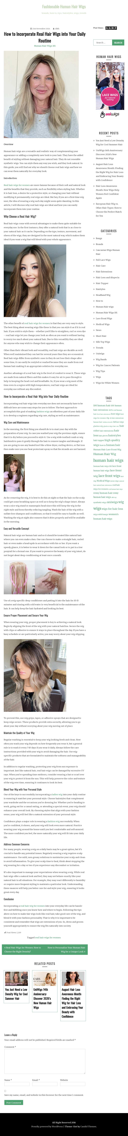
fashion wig (54, 821)
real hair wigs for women (37, 323)
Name (8, 1080)
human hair (113, 445)
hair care (116, 426)
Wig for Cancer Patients (108, 365)
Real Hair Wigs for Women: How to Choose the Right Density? (22, 949)
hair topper (98, 440)
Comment (10, 1047)
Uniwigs (100, 353)
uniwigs (112, 502)
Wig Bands (101, 359)
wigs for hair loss (112, 508)
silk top (114, 497)
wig (121, 502)
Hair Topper (102, 283)
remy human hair (102, 493)
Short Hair (101, 336)
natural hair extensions (104, 485)
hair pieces (103, 436)
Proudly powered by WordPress (47, 1126)
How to (99, 301)
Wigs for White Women (107, 383)
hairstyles (114, 435)
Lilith (57, 29)
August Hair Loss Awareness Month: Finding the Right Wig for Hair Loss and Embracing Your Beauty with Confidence (110, 172)
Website (64, 1080)
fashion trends (107, 422)
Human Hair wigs (105, 306)
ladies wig (57, 794)
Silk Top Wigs (103, 342)
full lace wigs (118, 422)
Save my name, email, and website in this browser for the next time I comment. (44, 1095)
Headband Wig (103, 295)
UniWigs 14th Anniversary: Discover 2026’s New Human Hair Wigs (109, 154)
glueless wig (98, 426)
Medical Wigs (103, 324)
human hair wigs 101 (102, 466)
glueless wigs (108, 426)
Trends (99, 347)
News (98, 330)
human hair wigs (108, 460)
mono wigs (114, 481)
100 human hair (101, 405)
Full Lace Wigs (103, 260)
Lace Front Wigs (104, 318)
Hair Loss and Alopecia (107, 277)
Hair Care (101, 266)
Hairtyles (100, 289)
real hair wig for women (32, 906)
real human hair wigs (115, 489)
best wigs (115, 414)
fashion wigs (43, 411)
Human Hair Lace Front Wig (107, 449)
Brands (99, 244)
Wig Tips (100, 371)
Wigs (98, 377)
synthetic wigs (99, 502)
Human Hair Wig (104, 454)
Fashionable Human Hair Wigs (64, 6)
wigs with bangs (100, 514)
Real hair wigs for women (17, 185)
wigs (97, 508)
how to (103, 445)
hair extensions (107, 431)
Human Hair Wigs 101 (45, 46)
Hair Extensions (104, 271)
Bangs (99, 238)
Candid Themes (88, 1126)
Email (36, 1080)
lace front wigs (109, 476)
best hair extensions (103, 414)
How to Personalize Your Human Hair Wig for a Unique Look (66, 949)
